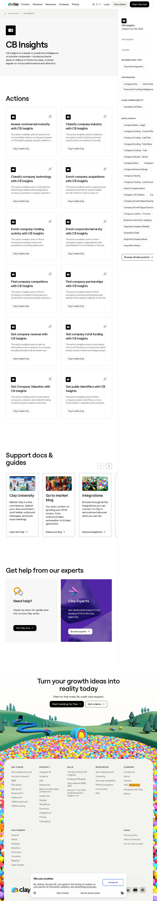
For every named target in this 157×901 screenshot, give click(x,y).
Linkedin (126, 50)
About (127, 776)
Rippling (15, 860)
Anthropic (16, 852)
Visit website (127, 39)
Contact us (129, 772)
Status (127, 793)
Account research (20, 776)
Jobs (126, 784)
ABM (13, 780)
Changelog (44, 821)
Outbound (16, 797)
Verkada (15, 843)
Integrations (45, 813)
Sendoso (15, 848)
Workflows (44, 804)
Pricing (42, 817)
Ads (41, 780)
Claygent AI (45, 772)
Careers (128, 780)
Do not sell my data (133, 843)
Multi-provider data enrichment (49, 790)
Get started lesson (105, 772)
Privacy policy (130, 835)
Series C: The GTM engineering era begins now (76, 793)
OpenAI (15, 835)
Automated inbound (21, 772)
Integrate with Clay (133, 789)
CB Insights (29, 13)
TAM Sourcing (18, 806)
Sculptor (43, 776)
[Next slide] (109, 466)
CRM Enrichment (19, 801)
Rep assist (16, 789)
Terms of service (132, 839)
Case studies (17, 865)
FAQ (98, 793)
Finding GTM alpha (76, 779)
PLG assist (16, 784)
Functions (44, 808)
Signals (43, 800)
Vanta (14, 839)
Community (101, 789)
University (100, 776)
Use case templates (105, 780)
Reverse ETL (17, 793)
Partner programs (104, 784)
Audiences (44, 796)
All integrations (11, 13)
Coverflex (16, 856)
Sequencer (44, 784)
